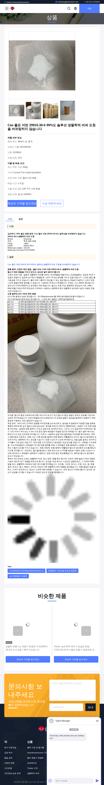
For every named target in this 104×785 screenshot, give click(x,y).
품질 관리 (8, 758)
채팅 (89, 8)
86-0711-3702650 (93, 2)
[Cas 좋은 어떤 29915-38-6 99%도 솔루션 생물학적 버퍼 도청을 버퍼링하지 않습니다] (42, 65)
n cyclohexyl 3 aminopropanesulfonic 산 (26, 571)
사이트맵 (8, 768)
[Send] (97, 781)
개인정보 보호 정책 (12, 773)
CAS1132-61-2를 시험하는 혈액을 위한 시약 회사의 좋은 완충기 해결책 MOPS (75, 648)
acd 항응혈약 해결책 (18, 576)
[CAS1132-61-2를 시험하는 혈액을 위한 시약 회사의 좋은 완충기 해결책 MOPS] (76, 624)
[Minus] (97, 721)
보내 (90, 707)
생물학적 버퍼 (33, 773)
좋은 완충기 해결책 (35, 758)
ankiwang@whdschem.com (68, 2)
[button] (18, 631)
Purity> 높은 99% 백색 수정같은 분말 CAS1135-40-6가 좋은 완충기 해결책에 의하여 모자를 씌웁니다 (27, 648)
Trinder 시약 (32, 768)
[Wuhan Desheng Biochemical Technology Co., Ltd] (18, 8)
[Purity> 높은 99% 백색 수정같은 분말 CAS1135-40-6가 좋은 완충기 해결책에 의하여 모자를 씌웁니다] (28, 624)
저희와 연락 (9, 763)
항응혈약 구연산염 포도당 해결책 (62, 571)
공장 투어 (8, 753)
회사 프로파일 (10, 747)
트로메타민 (32, 763)
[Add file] (50, 781)
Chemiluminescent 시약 (37, 753)
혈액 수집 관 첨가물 (35, 747)
